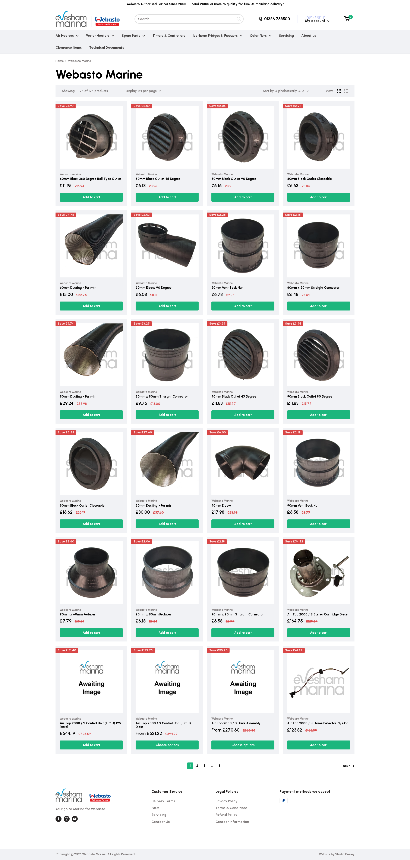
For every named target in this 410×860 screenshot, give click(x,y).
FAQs (155, 808)
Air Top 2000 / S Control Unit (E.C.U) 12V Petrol (90, 725)
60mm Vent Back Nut (227, 288)
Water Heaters (98, 36)
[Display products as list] (346, 91)
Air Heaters (65, 36)
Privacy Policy (226, 801)
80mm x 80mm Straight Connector (162, 396)
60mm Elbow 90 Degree (153, 288)
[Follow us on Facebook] (59, 819)
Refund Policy (226, 815)
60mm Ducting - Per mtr (78, 288)
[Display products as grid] (339, 91)
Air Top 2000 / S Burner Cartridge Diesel (317, 614)
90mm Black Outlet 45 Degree (233, 396)
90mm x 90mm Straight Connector (237, 614)
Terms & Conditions (231, 808)
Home (60, 61)
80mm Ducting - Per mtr (78, 396)
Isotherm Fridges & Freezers (215, 36)
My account (315, 21)
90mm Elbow (221, 505)
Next (346, 766)
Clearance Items (69, 47)
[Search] (239, 19)
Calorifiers (258, 36)
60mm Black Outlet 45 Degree (158, 179)
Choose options (167, 745)
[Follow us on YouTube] (75, 819)
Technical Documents (106, 47)
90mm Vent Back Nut (303, 505)
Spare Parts (131, 36)
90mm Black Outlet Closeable (82, 505)
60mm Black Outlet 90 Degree (233, 179)
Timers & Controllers (168, 36)
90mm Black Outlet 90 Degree (309, 396)
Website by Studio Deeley (336, 854)
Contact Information (232, 822)
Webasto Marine (79, 61)
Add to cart (91, 197)
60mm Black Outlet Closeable (309, 179)
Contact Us (160, 822)
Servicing (286, 36)
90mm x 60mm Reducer (77, 614)
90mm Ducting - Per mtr (153, 505)
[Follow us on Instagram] (67, 819)
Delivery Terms (163, 801)
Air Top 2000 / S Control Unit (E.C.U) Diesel (163, 725)
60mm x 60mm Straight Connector (313, 288)
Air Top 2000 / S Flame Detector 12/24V (317, 723)
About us (308, 36)
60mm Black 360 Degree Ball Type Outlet (90, 179)
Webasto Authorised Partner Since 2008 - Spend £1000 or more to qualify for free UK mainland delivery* (205, 4)
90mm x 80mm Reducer (153, 614)
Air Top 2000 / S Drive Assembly (236, 723)
